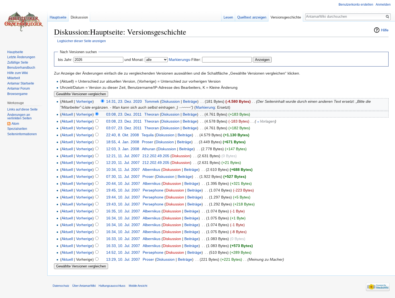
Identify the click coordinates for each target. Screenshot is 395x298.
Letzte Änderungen (21, 57)
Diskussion (170, 101)
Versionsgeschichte (286, 17)
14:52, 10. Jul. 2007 (123, 252)
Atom (15, 124)
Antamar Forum (18, 88)
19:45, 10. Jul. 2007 (123, 190)
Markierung (205, 107)
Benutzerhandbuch (21, 67)
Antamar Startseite (20, 83)
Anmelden (383, 4)
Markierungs (179, 59)
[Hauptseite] (23, 21)
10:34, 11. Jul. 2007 (123, 169)
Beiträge (190, 101)
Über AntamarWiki (84, 285)
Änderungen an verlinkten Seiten (19, 116)
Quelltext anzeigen (251, 17)
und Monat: (134, 59)
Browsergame (17, 94)
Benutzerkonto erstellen (356, 4)
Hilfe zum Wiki (17, 73)
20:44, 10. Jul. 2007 (123, 183)
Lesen (228, 17)
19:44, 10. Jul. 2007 (123, 197)
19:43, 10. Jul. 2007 (123, 204)
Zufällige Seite (17, 62)
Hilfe (385, 30)
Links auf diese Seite (22, 109)
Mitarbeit (13, 78)
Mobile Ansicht (138, 285)
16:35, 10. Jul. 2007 (123, 211)
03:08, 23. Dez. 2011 (124, 114)
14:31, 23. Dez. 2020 (124, 101)
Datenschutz (61, 285)
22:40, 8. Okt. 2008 (122, 135)
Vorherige (84, 101)
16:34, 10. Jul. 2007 (123, 218)
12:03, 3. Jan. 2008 (122, 149)
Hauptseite (58, 17)
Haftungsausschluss (112, 285)
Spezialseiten (17, 129)
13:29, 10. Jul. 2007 (123, 259)
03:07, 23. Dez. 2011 (124, 128)
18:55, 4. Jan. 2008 (122, 142)
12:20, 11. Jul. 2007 (123, 162)
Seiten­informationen (22, 134)
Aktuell (67, 114)
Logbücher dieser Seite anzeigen (81, 41)
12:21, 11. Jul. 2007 (123, 156)
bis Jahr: (65, 59)
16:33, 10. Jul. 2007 (123, 239)
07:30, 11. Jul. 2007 (123, 176)
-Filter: (185, 59)
